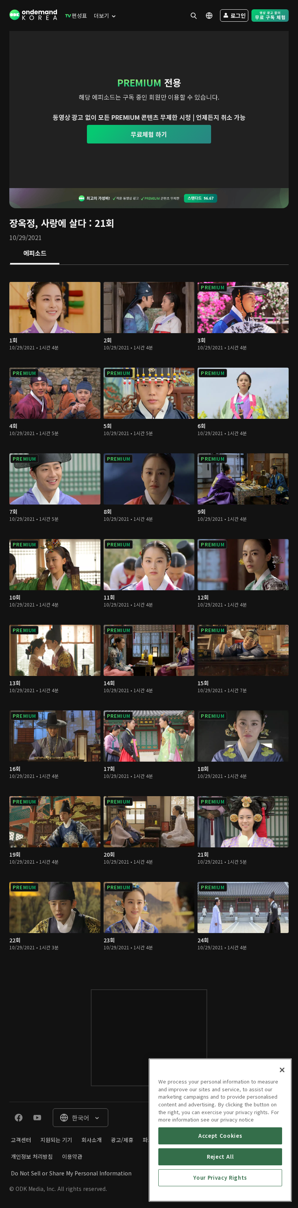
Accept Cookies (220, 1135)
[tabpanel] (149, 619)
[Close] (282, 1069)
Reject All (220, 1156)
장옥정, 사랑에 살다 (47, 223)
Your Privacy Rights (220, 1177)
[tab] (34, 253)
